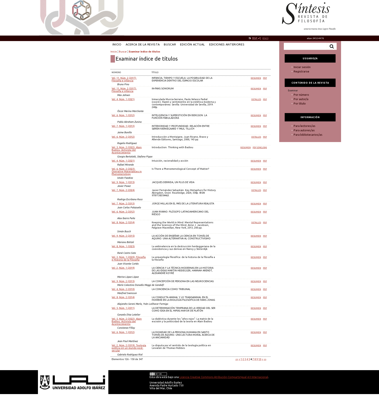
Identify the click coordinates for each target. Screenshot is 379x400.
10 (259, 359)
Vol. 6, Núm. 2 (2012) (123, 136)
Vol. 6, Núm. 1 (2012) (123, 115)
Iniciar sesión (302, 67)
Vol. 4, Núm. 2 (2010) (123, 289)
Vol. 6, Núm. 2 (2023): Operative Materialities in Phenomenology (127, 171)
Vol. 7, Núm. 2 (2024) (123, 190)
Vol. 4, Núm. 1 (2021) (123, 99)
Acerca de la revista (143, 44)
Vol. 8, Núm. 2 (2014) (123, 222)
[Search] (332, 46)
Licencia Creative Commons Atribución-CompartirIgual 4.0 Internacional (223, 377)
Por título (300, 103)
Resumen (256, 78)
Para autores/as (304, 130)
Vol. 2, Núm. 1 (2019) (123, 268)
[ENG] (265, 38)
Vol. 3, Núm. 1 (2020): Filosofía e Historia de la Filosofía (129, 258)
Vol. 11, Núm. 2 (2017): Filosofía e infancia (124, 79)
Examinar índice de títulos (144, 51)
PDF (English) (260, 147)
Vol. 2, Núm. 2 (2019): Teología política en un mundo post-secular (129, 348)
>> (265, 359)
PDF (265, 78)
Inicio (117, 44)
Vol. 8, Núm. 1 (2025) (123, 246)
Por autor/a (301, 99)
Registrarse (301, 71)
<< (236, 359)
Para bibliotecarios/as (308, 134)
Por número (301, 94)
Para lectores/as (304, 126)
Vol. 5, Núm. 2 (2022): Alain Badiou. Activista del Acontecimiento (127, 150)
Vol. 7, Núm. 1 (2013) (123, 126)
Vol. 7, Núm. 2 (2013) (123, 203)
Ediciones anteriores (227, 44)
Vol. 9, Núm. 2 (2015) (123, 235)
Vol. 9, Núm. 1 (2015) (123, 182)
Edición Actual (192, 44)
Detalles (256, 99)
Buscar (170, 44)
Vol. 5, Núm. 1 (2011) (123, 308)
